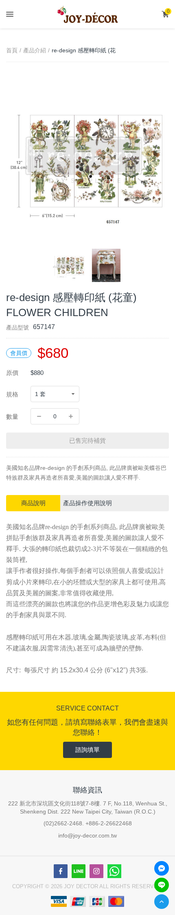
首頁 (12, 50)
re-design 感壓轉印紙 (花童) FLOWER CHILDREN (84, 51)
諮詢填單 (87, 749)
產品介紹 (34, 50)
